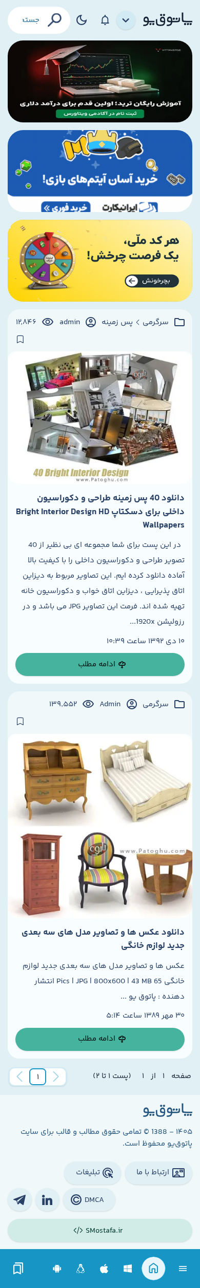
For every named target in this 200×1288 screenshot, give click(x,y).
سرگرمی (156, 322)
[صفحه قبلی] (56, 1077)
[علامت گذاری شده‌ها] (18, 1269)
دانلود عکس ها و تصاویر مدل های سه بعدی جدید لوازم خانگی (103, 939)
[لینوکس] (81, 1268)
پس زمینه (117, 322)
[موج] (100, 81)
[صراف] (100, 261)
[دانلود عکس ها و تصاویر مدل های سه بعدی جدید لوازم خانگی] (100, 826)
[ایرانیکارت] (100, 171)
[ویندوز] (128, 1269)
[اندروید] (57, 1269)
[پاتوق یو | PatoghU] (167, 20)
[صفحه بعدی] (19, 1077)
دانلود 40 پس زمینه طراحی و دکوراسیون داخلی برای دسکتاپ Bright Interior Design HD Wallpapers (100, 512)
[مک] (104, 1268)
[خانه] (154, 1269)
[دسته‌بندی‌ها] (126, 20)
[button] (38, 1077)
